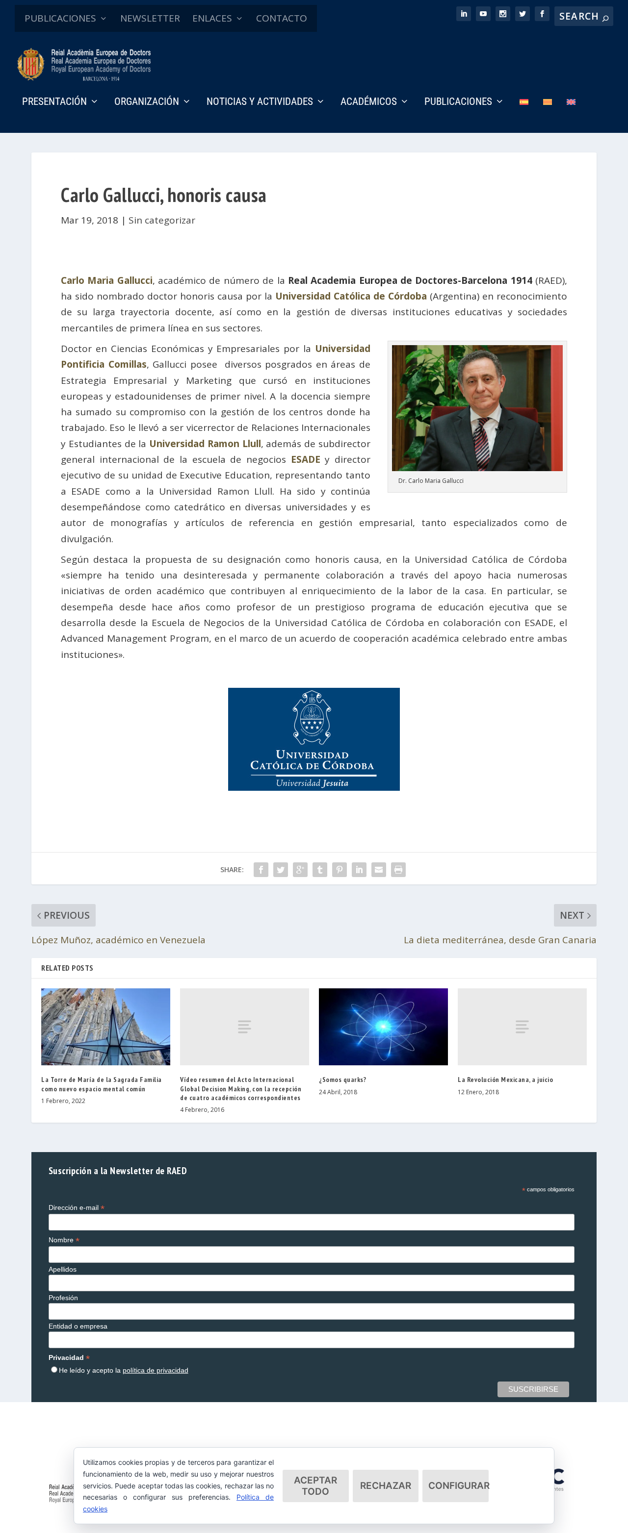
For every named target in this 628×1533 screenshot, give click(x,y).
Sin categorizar (162, 220)
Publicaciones (458, 102)
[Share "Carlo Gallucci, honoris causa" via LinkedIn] (359, 870)
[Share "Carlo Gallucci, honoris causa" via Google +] (300, 870)
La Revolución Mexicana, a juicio (505, 1079)
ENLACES (212, 18)
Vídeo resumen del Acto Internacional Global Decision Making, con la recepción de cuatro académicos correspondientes (240, 1088)
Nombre (64, 1240)
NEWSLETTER (150, 18)
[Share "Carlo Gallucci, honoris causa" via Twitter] (280, 870)
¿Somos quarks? (342, 1079)
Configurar (458, 1485)
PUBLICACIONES (60, 18)
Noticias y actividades (260, 102)
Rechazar (385, 1485)
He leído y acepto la (123, 1370)
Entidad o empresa (78, 1326)
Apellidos (63, 1269)
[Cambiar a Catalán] (547, 115)
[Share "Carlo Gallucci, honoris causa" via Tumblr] (320, 870)
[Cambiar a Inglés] (571, 115)
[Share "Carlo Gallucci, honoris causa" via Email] (379, 870)
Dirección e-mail (77, 1207)
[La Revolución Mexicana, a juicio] (522, 1027)
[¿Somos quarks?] (383, 1027)
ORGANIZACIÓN (146, 102)
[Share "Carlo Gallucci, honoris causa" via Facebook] (261, 870)
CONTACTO (281, 18)
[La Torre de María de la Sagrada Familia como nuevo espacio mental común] (105, 1027)
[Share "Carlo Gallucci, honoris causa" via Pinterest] (339, 870)
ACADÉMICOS (368, 102)
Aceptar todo (315, 1486)
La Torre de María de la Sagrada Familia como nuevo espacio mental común (101, 1084)
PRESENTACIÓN (54, 102)
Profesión (63, 1298)
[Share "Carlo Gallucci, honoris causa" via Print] (398, 870)
